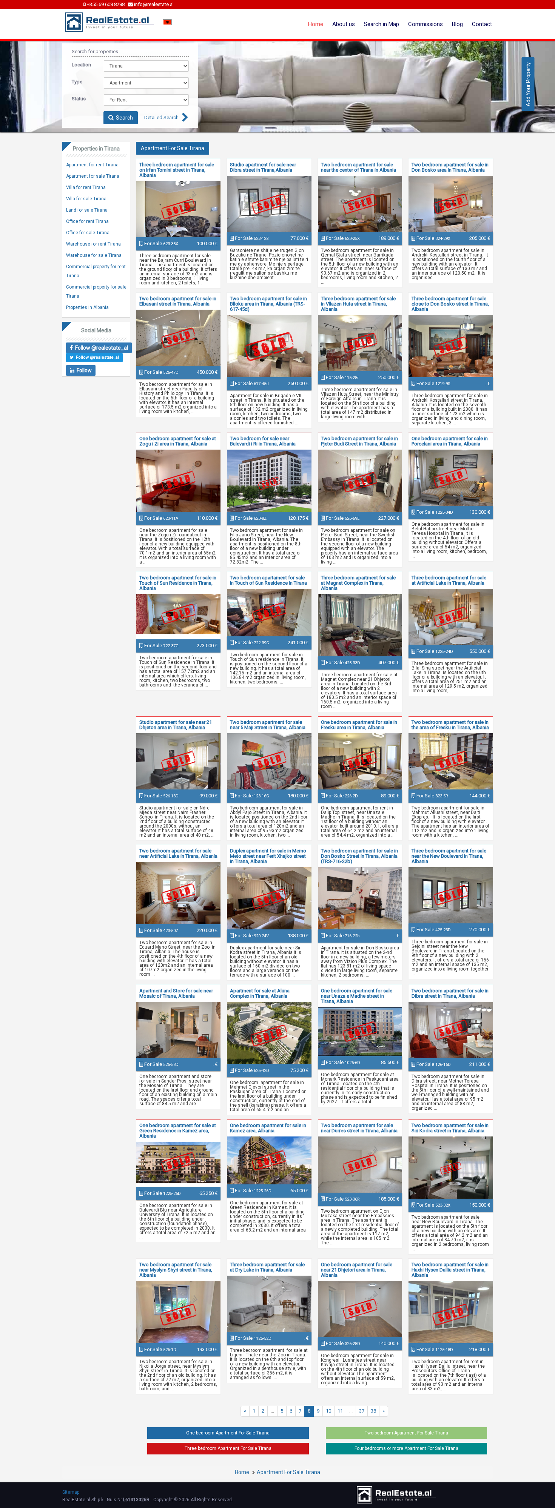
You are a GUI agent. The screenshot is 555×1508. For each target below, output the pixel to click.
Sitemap (70, 1492)
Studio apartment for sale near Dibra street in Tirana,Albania (263, 167)
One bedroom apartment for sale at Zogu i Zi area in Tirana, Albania (177, 441)
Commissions (425, 24)
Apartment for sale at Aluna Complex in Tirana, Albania (260, 993)
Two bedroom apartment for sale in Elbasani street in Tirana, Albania (177, 301)
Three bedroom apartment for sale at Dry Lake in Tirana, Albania (267, 1267)
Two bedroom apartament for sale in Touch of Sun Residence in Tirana (268, 580)
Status (79, 98)
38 (373, 1411)
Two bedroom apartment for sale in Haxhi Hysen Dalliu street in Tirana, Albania (450, 1270)
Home (315, 24)
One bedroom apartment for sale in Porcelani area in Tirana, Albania (450, 441)
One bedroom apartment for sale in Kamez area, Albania (268, 1128)
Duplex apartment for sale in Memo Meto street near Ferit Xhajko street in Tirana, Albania (268, 856)
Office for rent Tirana (87, 221)
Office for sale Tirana (87, 232)
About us (343, 24)
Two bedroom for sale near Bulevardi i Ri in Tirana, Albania (263, 441)
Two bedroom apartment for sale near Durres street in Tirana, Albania (359, 1128)
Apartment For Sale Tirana (288, 1472)
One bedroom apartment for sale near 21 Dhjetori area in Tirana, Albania (356, 1270)
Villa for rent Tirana (86, 187)
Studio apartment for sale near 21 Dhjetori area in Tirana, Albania (175, 724)
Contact (482, 24)
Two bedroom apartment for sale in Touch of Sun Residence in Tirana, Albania (177, 583)
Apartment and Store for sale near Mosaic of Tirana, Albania (176, 993)
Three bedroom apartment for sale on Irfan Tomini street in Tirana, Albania (176, 170)
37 (361, 1411)
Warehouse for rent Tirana (93, 244)
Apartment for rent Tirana (92, 164)
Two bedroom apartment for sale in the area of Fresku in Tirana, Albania (450, 724)
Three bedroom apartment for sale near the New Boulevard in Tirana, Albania (449, 856)
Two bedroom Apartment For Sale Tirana (406, 1433)
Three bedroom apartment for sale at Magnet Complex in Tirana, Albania (358, 583)
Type (77, 81)
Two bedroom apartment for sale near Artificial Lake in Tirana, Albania (178, 853)
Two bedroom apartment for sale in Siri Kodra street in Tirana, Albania (450, 1128)
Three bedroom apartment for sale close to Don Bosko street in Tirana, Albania (450, 304)
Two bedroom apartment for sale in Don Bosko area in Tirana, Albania (450, 167)
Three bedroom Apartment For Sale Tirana (228, 1448)
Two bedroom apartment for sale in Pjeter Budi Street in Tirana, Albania (359, 441)
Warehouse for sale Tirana (94, 255)
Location (81, 65)
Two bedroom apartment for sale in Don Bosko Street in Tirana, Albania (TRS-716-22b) (359, 856)
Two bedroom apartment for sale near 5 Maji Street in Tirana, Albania (267, 724)
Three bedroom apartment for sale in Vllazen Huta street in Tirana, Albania (358, 304)
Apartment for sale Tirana (92, 176)
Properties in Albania (87, 307)
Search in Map (381, 24)
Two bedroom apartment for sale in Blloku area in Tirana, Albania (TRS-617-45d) (268, 304)
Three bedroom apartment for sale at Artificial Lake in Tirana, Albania (449, 580)
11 (340, 1411)
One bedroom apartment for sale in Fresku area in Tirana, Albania (359, 724)
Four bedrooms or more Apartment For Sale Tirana (406, 1448)
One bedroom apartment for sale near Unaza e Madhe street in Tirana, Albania (356, 996)
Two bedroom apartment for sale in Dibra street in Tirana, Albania (450, 993)
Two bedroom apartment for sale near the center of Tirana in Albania (358, 167)
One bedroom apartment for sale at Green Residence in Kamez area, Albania (177, 1131)
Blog (457, 24)
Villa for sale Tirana (86, 198)
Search (123, 118)
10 (328, 1411)
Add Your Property (528, 84)
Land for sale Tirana (87, 210)
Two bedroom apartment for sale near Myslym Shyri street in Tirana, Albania (175, 1270)
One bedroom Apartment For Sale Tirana (228, 1433)
